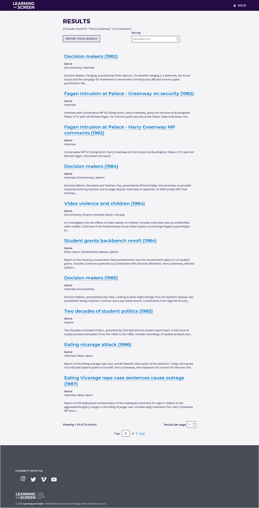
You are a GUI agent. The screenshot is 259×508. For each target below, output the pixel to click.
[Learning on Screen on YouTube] (54, 479)
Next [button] (142, 433)
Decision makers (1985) (91, 277)
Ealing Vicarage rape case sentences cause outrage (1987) (124, 380)
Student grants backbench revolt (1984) (110, 240)
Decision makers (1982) (91, 56)
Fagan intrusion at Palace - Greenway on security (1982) (129, 93)
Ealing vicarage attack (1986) (97, 344)
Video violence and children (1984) (104, 203)
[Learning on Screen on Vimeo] (43, 479)
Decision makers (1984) (91, 166)
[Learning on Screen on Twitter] (33, 479)
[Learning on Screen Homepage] (24, 5)
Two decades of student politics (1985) (108, 311)
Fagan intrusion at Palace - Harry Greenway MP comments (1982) (119, 130)
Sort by (136, 32)
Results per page (175, 424)
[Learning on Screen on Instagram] (23, 478)
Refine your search (81, 38)
